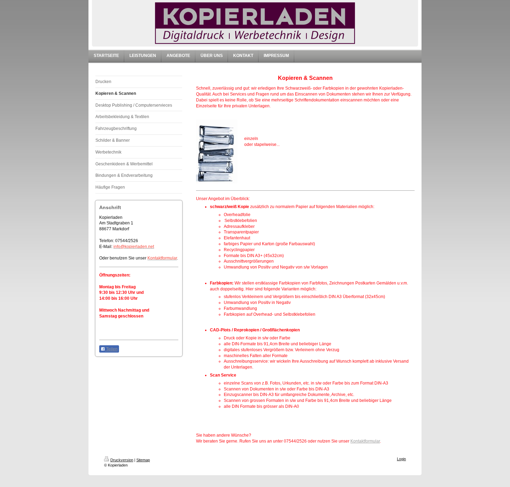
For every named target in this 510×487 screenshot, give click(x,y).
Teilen (111, 349)
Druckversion (121, 460)
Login (401, 459)
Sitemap (143, 460)
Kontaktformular (365, 441)
